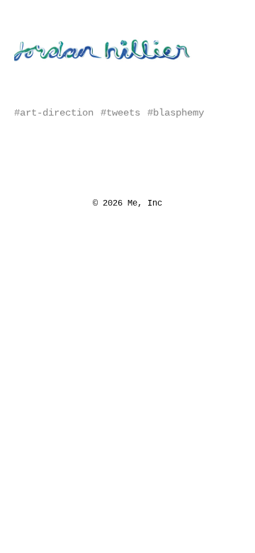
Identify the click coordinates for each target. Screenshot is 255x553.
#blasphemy (175, 112)
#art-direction (54, 112)
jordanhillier (60, 36)
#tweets (120, 112)
